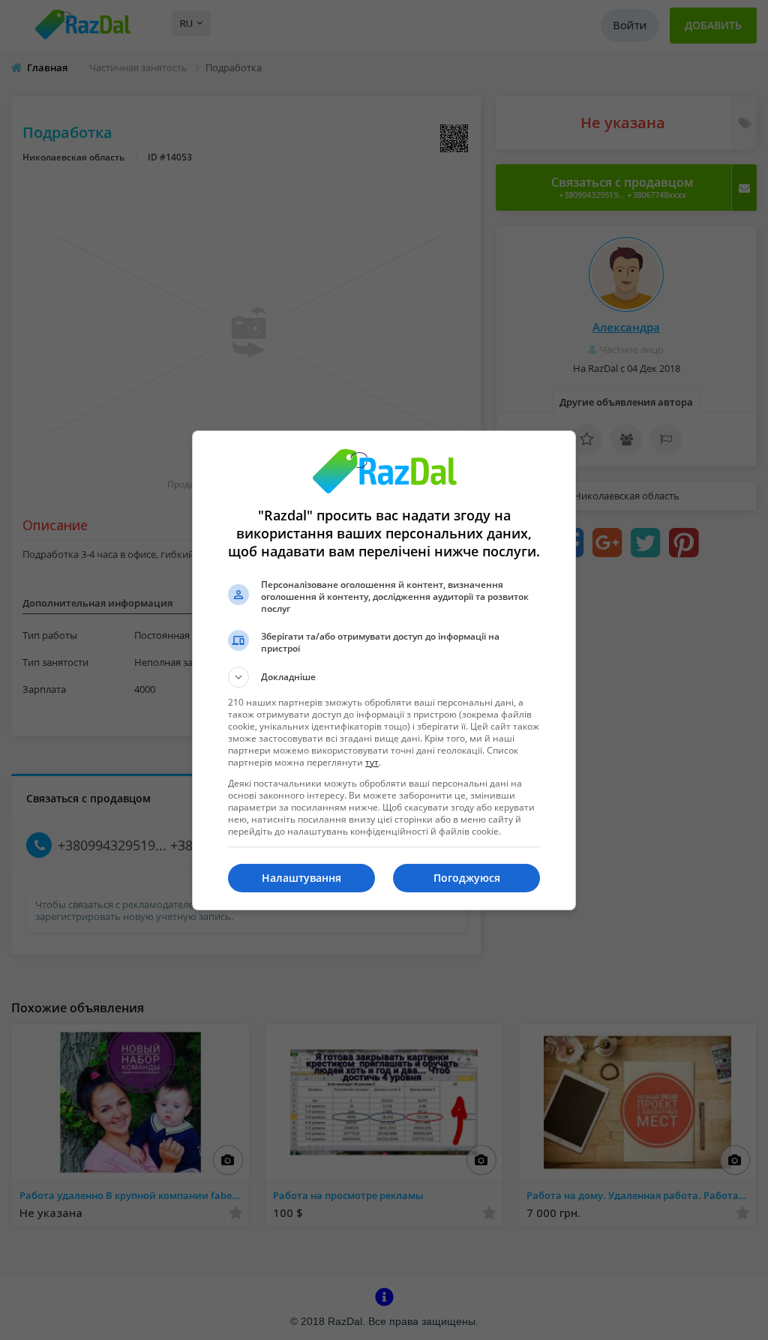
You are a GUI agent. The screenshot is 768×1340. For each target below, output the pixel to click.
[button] (384, 677)
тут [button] (372, 762)
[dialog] (384, 670)
